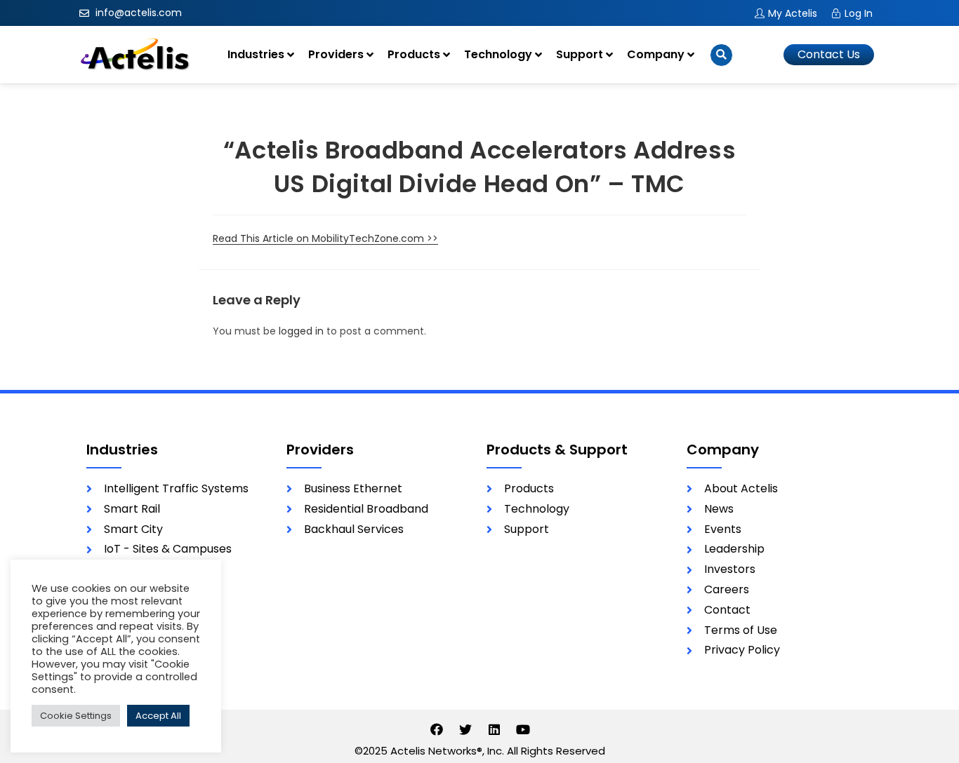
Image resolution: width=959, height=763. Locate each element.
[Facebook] (436, 729)
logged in (301, 331)
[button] (828, 54)
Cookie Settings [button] (76, 715)
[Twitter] (465, 729)
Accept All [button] (158, 715)
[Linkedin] (494, 729)
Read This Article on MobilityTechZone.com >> (325, 238)
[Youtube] (523, 729)
